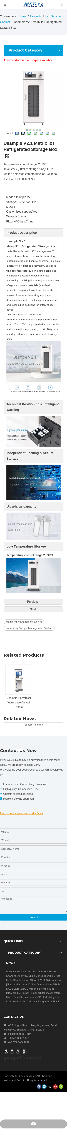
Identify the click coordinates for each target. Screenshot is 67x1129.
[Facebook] (6, 1051)
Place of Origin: (16, 221)
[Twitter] (18, 1051)
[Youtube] (55, 1086)
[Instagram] (24, 1051)
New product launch (18, 984)
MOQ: (10, 206)
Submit (33, 917)
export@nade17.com (19, 1033)
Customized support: (19, 211)
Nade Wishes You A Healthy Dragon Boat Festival (34, 1001)
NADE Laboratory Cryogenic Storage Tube (30, 988)
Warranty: (12, 216)
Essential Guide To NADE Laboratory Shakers (32, 971)
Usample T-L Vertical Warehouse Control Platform (19, 702)
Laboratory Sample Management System (29, 628)
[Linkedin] (12, 1051)
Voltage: (11, 201)
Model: (10, 197)
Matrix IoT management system (24, 621)
